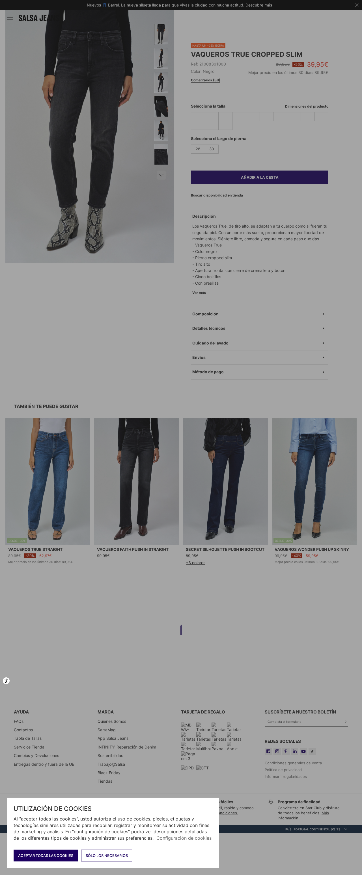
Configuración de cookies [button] (184, 838)
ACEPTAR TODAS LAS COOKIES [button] (45, 855)
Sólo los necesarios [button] (107, 855)
